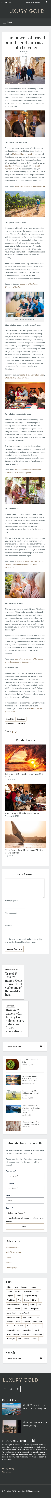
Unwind (9, 1263)
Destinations (28, 1291)
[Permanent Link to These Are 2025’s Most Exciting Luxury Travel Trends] (13, 1099)
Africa (9, 1287)
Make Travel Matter (13, 1252)
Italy (39, 1304)
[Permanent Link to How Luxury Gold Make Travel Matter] (25, 810)
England (10, 1296)
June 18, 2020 (10, 779)
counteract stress (12, 166)
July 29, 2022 (24, 52)
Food (19, 1300)
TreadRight (11, 1339)
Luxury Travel (24, 1313)
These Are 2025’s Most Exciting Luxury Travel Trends (30, 1093)
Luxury (25, 1309)
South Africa (37, 1321)
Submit (25, 1226)
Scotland (27, 1321)
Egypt (37, 1291)
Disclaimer (6, 1472)
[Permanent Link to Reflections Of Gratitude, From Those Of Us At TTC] (25, 771)
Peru (37, 1317)
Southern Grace (23, 378)
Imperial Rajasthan (13, 1304)
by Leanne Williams (24, 54)
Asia (16, 1287)
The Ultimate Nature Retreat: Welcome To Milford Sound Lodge (29, 1078)
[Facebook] (3, 2)
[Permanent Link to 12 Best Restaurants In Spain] (13, 1069)
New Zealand (27, 1317)
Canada (33, 1287)
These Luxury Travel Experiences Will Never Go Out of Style (25, 851)
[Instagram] (11, 2)
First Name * (11, 1171)
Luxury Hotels (11, 1313)
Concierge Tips (11, 1268)
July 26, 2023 (10, 855)
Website (8, 925)
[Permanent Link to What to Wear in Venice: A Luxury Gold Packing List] (11, 1415)
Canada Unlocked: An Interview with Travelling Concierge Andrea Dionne (31, 1109)
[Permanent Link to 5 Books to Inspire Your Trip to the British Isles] (13, 1130)
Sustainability (19, 1326)
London (17, 1309)
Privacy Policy (8, 1468)
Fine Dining (11, 1300)
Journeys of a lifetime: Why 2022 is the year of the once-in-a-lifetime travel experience (24, 564)
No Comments (24, 56)
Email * (9, 1196)
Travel (37, 1330)
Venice (26, 1339)
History (34, 1300)
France (26, 1300)
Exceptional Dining (30, 1296)
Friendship (10, 719)
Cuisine (8, 1257)
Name (11, 901)
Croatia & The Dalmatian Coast (31, 375)
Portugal (10, 1321)
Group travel (21, 719)
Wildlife (34, 1339)
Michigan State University (22, 154)
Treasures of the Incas (28, 284)
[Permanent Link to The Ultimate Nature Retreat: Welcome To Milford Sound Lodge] (13, 1084)
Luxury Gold (10, 723)
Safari (18, 1321)
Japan (9, 1309)
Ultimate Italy (10, 378)
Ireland (32, 1304)
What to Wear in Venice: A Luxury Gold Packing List (34, 1407)
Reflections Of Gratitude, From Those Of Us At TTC (24, 775)
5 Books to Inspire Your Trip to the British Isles (30, 1123)
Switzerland (27, 1330)
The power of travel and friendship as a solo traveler (25, 42)
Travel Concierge (13, 1334)
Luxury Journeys (12, 1247)
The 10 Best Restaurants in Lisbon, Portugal (35, 1424)
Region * (9, 1208)
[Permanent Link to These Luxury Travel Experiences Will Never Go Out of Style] (25, 847)
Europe (18, 1296)
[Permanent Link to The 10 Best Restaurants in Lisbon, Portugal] (11, 1432)
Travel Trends (37, 1334)
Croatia (9, 1291)
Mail (11, 913)
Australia (24, 1287)
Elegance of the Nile (13, 287)
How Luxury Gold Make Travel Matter (22, 813)
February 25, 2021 (12, 816)
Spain (9, 1326)
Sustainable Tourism (34, 1326)
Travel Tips (25, 1334)
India (25, 1304)
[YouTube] (7, 2)
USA (19, 1339)
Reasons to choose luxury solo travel (30, 186)
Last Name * (10, 1183)
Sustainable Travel (13, 1330)
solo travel (21, 723)
